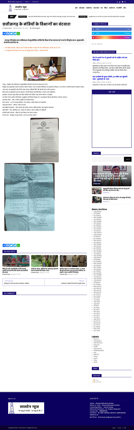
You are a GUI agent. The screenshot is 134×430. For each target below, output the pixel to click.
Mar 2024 (97, 267)
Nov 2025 (97, 229)
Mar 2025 (97, 244)
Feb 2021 (97, 323)
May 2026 (98, 217)
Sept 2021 (97, 319)
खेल (124, 8)
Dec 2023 (97, 273)
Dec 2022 (97, 296)
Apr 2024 (97, 265)
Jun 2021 (97, 321)
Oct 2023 (97, 277)
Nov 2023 (97, 275)
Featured (96, 345)
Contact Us (35, 2)
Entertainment (98, 343)
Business (96, 339)
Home (27, 2)
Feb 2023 (97, 292)
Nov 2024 (97, 252)
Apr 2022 (97, 309)
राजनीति (119, 8)
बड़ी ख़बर (81, 8)
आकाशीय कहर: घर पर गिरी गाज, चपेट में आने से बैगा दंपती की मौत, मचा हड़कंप (91, 16)
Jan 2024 (97, 271)
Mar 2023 (97, 290)
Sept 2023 (98, 279)
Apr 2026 (97, 219)
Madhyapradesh (99, 350)
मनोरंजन (112, 8)
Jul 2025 (97, 236)
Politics (96, 356)
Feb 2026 (97, 223)
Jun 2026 (97, 215)
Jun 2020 (97, 327)
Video (95, 360)
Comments (98, 382)
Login (113, 428)
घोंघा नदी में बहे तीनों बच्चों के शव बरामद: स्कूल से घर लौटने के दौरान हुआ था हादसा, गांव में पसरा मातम (35, 16)
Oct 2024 (97, 254)
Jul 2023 (97, 282)
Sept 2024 (98, 256)
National (96, 354)
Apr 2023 (97, 288)
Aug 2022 (97, 304)
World (95, 362)
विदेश (106, 8)
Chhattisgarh (67, 16)
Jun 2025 (97, 238)
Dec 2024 (97, 250)
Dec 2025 (97, 227)
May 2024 (98, 263)
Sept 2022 (97, 302)
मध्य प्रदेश (96, 8)
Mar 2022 (97, 311)
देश (102, 8)
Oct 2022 (97, 300)
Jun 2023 (97, 284)
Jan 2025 (97, 248)
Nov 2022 (97, 298)
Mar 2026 (97, 221)
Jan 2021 (97, 325)
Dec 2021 (97, 313)
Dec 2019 (97, 330)
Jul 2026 (97, 213)
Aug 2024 (97, 258)
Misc (95, 352)
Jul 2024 (97, 259)
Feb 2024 (97, 269)
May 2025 (98, 240)
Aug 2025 (97, 234)
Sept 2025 (98, 233)
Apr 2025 (97, 242)
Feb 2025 (97, 246)
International (98, 348)
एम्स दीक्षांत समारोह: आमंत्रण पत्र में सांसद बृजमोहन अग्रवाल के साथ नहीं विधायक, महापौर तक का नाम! (32, 48)
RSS (125, 428)
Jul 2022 (96, 305)
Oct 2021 (97, 317)
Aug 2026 (97, 211)
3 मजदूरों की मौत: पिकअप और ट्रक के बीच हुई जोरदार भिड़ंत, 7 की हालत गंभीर (26, 50)
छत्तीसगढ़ (89, 8)
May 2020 (97, 328)
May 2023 (98, 286)
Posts (96, 380)
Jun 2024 (97, 261)
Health (96, 347)
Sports (96, 358)
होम (76, 8)
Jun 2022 (96, 307)
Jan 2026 (97, 225)
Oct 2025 (97, 231)
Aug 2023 (97, 281)
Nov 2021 (97, 315)
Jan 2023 (97, 294)
